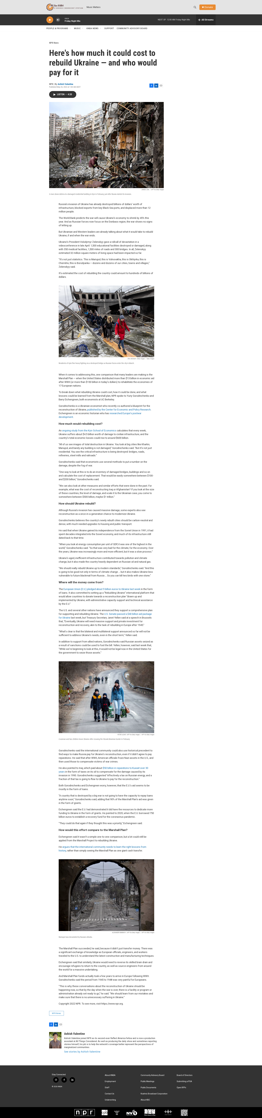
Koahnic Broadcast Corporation (154, 1094)
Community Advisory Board (132, 28)
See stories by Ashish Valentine (82, 1051)
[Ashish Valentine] (55, 1040)
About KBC (145, 1100)
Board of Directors (184, 1075)
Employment (110, 1081)
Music (77, 28)
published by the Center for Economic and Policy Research (119, 409)
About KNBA (110, 1075)
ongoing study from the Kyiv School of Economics (89, 430)
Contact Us (109, 1094)
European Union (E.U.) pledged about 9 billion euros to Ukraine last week (101, 589)
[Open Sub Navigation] (70, 28)
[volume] (58, 20)
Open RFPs (181, 1088)
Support (109, 28)
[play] (50, 19)
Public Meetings (147, 1081)
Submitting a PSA (184, 1081)
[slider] (62, 19)
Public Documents (148, 1088)
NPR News (54, 42)
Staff (107, 1088)
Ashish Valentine (65, 84)
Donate (208, 7)
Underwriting (110, 1100)
